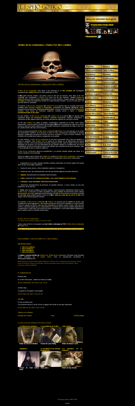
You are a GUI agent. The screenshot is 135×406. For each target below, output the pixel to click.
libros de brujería (24, 263)
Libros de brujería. (28, 250)
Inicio (52, 315)
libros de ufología (67, 263)
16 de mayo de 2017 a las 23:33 (30, 294)
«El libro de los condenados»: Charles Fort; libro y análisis (44, 45)
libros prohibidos (31, 265)
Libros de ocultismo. (28, 247)
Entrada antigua (79, 315)
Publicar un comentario (25, 312)
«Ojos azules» (66, 326)
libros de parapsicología (52, 263)
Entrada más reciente (25, 315)
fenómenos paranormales (68, 261)
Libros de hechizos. (28, 252)
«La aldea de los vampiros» (28, 326)
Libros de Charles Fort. (38, 239)
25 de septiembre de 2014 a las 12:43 (32, 282)
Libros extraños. (52, 239)
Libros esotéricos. (28, 248)
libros (79, 261)
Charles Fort (54, 261)
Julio (19, 299)
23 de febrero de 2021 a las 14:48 (31, 307)
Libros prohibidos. (24, 239)
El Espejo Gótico (44, 257)
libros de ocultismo (36, 263)
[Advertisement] (34, 28)
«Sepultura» (23, 348)
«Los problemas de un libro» (50, 326)
